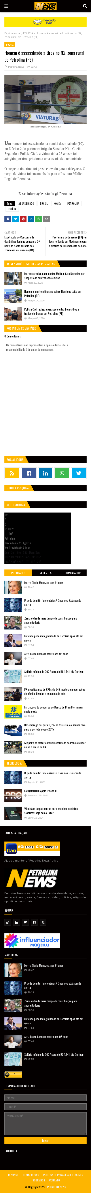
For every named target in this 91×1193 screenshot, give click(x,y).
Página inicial (12, 33)
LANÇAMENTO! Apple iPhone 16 (40, 791)
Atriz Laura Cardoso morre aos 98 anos (46, 654)
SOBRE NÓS (38, 1180)
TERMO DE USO (31, 1175)
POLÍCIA (28, 33)
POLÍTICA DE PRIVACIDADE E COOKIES (63, 1175)
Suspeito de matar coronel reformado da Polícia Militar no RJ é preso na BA (55, 745)
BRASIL (44, 203)
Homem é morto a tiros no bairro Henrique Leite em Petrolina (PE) (52, 293)
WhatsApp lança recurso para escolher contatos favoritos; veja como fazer (51, 810)
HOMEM (57, 203)
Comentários (72, 572)
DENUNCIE (13, 1175)
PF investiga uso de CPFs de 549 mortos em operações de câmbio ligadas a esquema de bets (54, 691)
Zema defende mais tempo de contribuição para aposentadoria (50, 620)
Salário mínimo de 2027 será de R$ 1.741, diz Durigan (53, 671)
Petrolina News (16, 66)
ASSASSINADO (26, 203)
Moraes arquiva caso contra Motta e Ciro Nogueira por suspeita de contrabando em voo (54, 275)
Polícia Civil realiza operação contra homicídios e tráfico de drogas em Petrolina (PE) (51, 311)
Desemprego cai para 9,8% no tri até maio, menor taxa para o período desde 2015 (54, 727)
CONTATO (54, 1180)
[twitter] (79, 473)
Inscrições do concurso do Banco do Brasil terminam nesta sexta (53, 709)
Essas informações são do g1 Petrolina (45, 194)
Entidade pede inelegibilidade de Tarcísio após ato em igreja (53, 638)
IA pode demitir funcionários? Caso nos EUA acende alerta (52, 602)
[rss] (12, 473)
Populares (18, 572)
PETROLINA (73, 203)
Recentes (45, 572)
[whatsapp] (62, 473)
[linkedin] (45, 473)
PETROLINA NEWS (56, 1187)
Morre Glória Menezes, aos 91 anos (43, 582)
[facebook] (29, 473)
